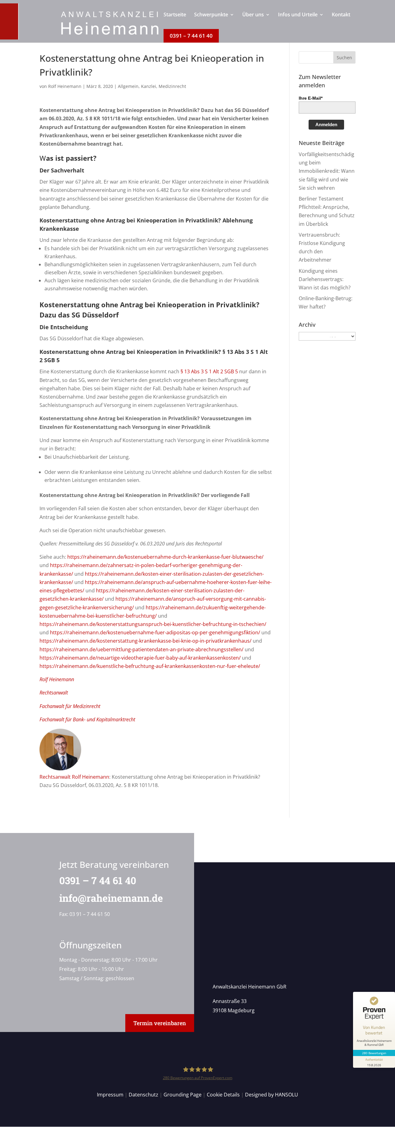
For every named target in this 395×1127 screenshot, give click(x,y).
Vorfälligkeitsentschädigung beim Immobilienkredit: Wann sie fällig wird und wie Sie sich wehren (327, 171)
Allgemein (128, 86)
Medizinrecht (172, 86)
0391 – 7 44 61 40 (97, 880)
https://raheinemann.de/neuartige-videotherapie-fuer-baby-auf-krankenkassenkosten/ (140, 657)
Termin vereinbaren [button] (159, 1023)
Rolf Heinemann (64, 86)
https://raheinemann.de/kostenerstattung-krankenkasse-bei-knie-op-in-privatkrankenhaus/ (146, 640)
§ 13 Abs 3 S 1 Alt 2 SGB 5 (209, 371)
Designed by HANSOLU (271, 1094)
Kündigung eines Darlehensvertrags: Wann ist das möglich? (325, 279)
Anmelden (326, 124)
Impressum (110, 1094)
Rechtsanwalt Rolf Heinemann (74, 776)
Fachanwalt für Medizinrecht (70, 706)
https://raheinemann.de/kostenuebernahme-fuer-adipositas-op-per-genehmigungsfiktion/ (155, 632)
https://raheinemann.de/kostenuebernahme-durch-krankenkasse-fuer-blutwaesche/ (165, 556)
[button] (344, 57)
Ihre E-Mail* (310, 98)
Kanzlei (148, 86)
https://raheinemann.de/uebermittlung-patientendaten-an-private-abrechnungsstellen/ (141, 649)
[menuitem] (175, 20)
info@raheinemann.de (111, 898)
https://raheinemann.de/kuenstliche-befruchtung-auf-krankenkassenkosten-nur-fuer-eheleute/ (150, 666)
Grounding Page (183, 1094)
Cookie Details (223, 1094)
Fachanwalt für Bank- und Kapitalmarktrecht (87, 719)
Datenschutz (143, 1094)
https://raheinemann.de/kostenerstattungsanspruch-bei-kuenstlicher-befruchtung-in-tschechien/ (153, 624)
